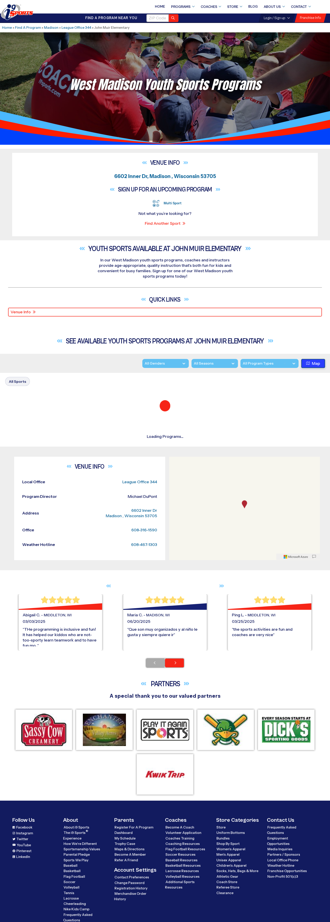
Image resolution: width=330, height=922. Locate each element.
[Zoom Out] (175, 777)
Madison (51, 27)
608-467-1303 (144, 854)
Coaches (209, 7)
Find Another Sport (162, 223)
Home (160, 6)
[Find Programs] (173, 18)
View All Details (269, 462)
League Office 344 (76, 27)
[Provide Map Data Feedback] (314, 866)
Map (316, 363)
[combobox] (242, 364)
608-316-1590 (144, 839)
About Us (272, 7)
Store (232, 7)
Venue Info (21, 312)
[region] (244, 818)
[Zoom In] (175, 770)
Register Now (268, 446)
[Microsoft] (296, 866)
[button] (282, 462)
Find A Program (28, 27)
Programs (181, 7)
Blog (253, 6)
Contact (299, 7)
